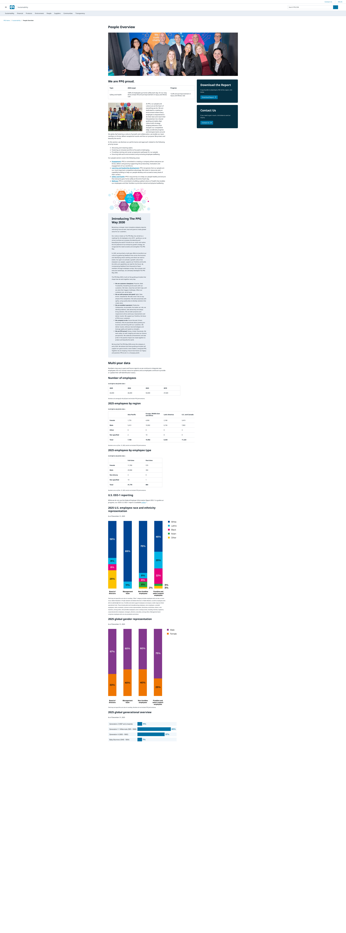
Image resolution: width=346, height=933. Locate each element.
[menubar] (45, 13)
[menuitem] (10, 13)
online (143, 502)
